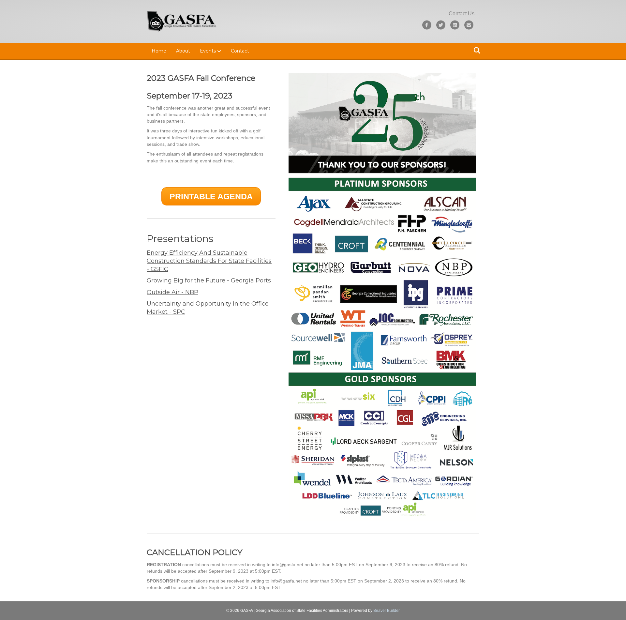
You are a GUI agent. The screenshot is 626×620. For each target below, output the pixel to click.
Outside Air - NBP (172, 292)
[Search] (475, 50)
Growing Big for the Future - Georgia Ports (209, 280)
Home (159, 51)
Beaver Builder (386, 610)
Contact (240, 51)
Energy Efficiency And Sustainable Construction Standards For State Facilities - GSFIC (209, 261)
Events (208, 51)
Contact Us (461, 13)
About (183, 51)
